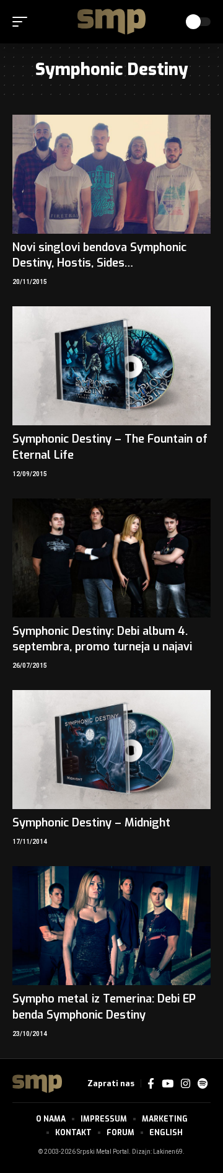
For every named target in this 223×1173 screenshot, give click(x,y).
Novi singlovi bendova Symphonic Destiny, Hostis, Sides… (99, 255)
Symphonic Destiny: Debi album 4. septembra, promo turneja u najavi (102, 639)
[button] (22, 22)
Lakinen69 (168, 1152)
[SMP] (111, 22)
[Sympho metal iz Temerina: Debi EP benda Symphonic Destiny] (111, 925)
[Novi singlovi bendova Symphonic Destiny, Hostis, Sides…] (111, 174)
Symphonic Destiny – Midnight (91, 822)
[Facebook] (150, 1084)
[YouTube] (168, 1084)
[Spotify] (203, 1084)
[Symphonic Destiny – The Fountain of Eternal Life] (111, 365)
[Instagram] (185, 1084)
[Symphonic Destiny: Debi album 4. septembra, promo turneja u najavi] (111, 557)
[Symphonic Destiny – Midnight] (111, 749)
